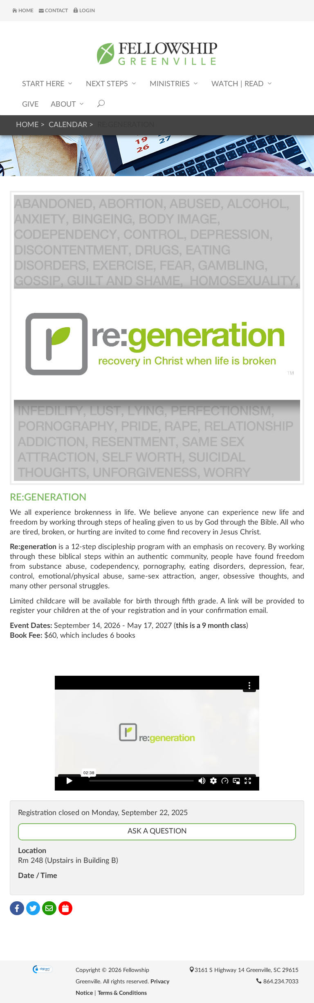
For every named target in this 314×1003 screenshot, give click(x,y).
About (64, 104)
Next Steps (108, 84)
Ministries (171, 84)
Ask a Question (157, 831)
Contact (56, 10)
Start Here (44, 84)
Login (86, 10)
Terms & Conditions (122, 993)
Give (30, 104)
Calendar (68, 125)
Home (25, 10)
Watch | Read (238, 84)
